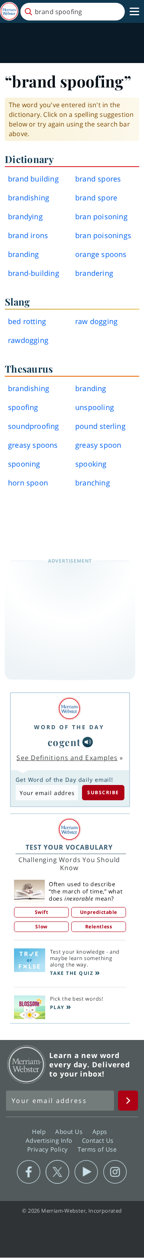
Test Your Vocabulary (69, 847)
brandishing (28, 197)
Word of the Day (69, 727)
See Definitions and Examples (67, 757)
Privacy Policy (48, 1149)
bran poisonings (103, 235)
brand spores (98, 179)
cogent (64, 742)
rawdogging (28, 340)
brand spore (96, 197)
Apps (100, 1132)
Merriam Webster (26, 1064)
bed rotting (27, 321)
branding (23, 254)
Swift (41, 912)
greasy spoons (33, 445)
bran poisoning (101, 216)
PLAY (57, 1007)
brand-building (33, 273)
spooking (91, 464)
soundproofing (33, 426)
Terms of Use (97, 1149)
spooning (24, 464)
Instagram (115, 1172)
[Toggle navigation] (134, 12)
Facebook (28, 1172)
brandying (25, 216)
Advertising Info (50, 1140)
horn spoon (28, 482)
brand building (33, 179)
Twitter (57, 1172)
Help (40, 1132)
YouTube (86, 1172)
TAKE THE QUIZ (72, 973)
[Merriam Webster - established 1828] (9, 11)
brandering (94, 273)
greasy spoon (98, 445)
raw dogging (96, 321)
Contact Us (99, 1140)
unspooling (94, 407)
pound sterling (100, 426)
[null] (87, 742)
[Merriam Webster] (69, 708)
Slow (41, 926)
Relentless (98, 926)
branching (92, 482)
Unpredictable (98, 912)
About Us (69, 1132)
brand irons (28, 235)
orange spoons (101, 254)
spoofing (23, 407)
